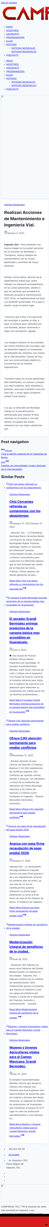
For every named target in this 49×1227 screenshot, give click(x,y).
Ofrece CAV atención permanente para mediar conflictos (25, 742)
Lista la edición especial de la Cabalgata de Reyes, (24, 454)
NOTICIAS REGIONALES (23, 51)
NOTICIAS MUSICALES (23, 48)
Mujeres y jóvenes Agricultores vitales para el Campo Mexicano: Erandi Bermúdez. (24, 1057)
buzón (9, 41)
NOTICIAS (11, 44)
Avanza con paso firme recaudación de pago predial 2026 (26, 848)
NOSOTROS (12, 30)
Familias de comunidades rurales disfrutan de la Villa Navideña (23, 465)
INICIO (9, 27)
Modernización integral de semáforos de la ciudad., (26, 946)
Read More (26, 585)
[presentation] (27, 485)
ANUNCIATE (12, 34)
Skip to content (9, 2)
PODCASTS (12, 55)
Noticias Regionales (14, 204)
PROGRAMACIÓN (15, 37)
